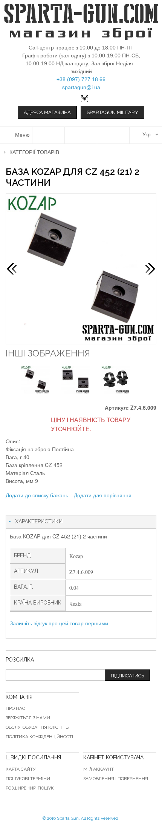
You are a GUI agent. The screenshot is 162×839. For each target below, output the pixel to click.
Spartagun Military (112, 112)
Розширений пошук (30, 788)
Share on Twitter (43, 507)
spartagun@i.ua (81, 87)
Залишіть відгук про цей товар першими (59, 623)
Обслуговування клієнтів (37, 727)
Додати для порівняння (102, 495)
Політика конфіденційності (39, 736)
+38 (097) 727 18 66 (81, 79)
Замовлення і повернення (115, 778)
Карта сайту (20, 769)
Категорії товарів (34, 152)
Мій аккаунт (98, 769)
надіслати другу (13, 507)
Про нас (15, 708)
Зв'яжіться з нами (28, 717)
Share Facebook (28, 507)
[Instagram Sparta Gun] (81, 98)
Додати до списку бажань (37, 495)
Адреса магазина (47, 112)
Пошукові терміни (28, 778)
